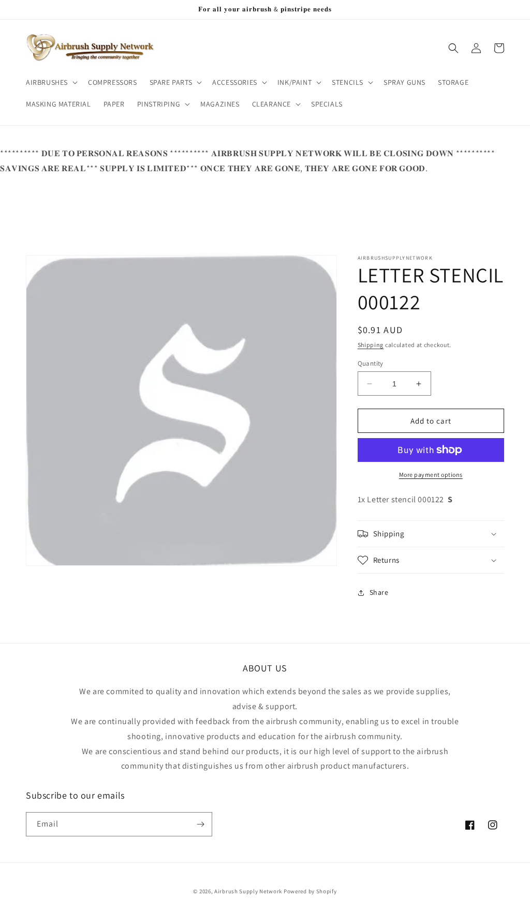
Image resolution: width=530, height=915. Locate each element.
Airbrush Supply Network (249, 891)
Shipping (371, 345)
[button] (51, 82)
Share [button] (379, 592)
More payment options (431, 474)
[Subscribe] (200, 824)
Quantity (371, 363)
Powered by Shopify (310, 891)
